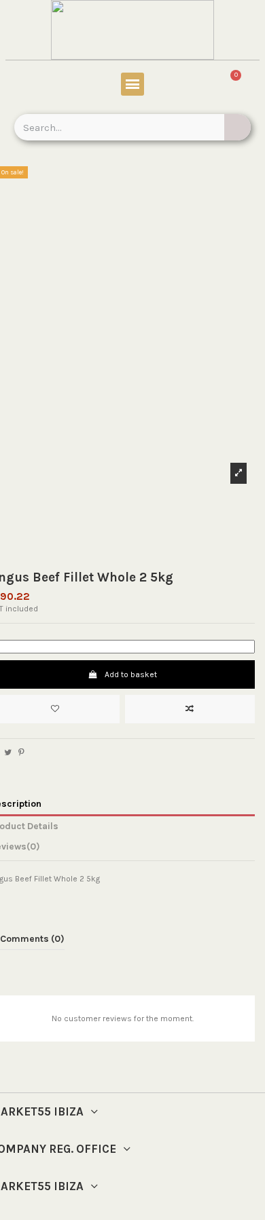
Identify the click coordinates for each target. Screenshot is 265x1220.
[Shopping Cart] (228, 85)
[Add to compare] (190, 709)
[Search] (237, 127)
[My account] (31, 86)
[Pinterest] (21, 752)
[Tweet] (8, 752)
